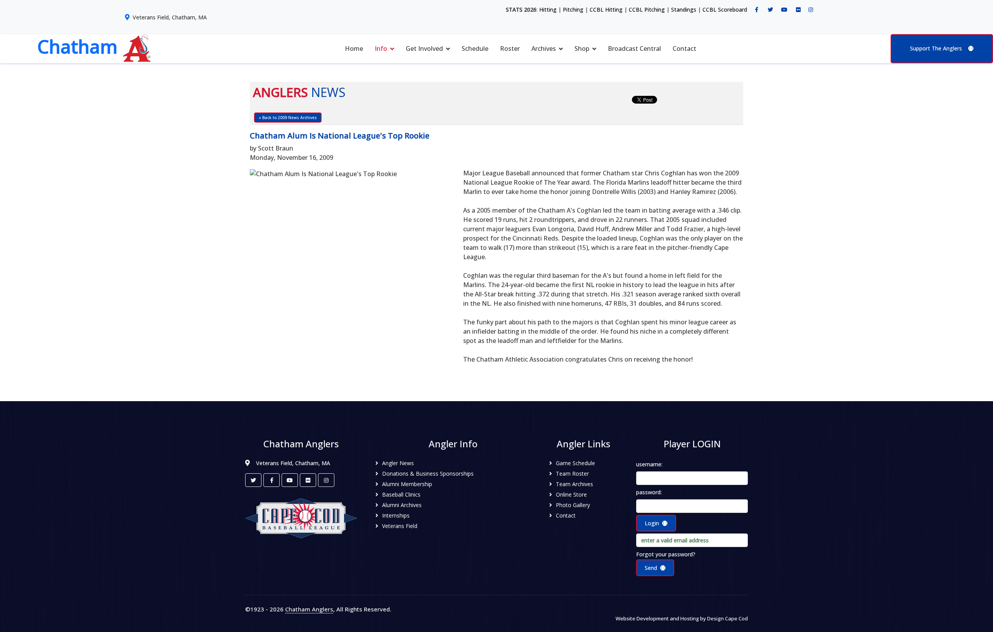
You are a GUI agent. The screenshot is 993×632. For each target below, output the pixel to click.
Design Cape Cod (727, 618)
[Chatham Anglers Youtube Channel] (784, 9)
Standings (683, 9)
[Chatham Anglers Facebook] (756, 9)
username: (649, 464)
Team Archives (574, 484)
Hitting (548, 9)
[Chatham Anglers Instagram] (810, 9)
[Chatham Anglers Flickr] (798, 9)
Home (354, 48)
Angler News (398, 463)
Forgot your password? (665, 554)
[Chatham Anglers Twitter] (770, 9)
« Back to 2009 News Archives (288, 117)
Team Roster (572, 473)
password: (649, 492)
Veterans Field (399, 526)
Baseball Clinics (401, 494)
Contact (684, 48)
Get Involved (424, 48)
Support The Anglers (936, 48)
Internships (396, 515)
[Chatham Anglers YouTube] (290, 480)
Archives (543, 48)
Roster (510, 48)
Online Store (571, 494)
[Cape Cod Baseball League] (301, 517)
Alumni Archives (402, 505)
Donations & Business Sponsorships (428, 473)
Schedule (475, 48)
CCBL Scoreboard (724, 9)
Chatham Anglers (309, 609)
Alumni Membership (407, 484)
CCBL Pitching (647, 9)
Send (651, 567)
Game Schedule (575, 463)
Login (652, 523)
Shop (581, 48)
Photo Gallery (573, 505)
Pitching (573, 9)
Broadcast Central (634, 48)
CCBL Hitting (606, 9)
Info (381, 48)
